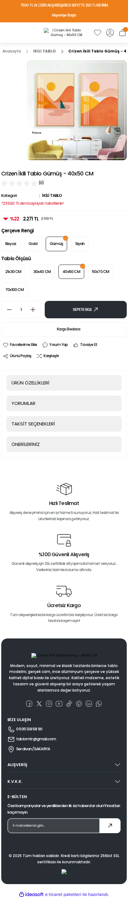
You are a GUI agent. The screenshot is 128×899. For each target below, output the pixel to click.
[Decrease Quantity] (6, 309)
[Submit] (110, 825)
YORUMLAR (23, 403)
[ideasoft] (31, 894)
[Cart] (122, 32)
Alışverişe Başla (64, 15)
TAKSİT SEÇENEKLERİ (33, 423)
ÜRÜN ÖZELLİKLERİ (30, 382)
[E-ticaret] (63, 894)
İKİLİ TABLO (52, 195)
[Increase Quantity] (35, 309)
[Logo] (64, 33)
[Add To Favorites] (19, 345)
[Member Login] (110, 32)
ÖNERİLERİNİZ (25, 444)
